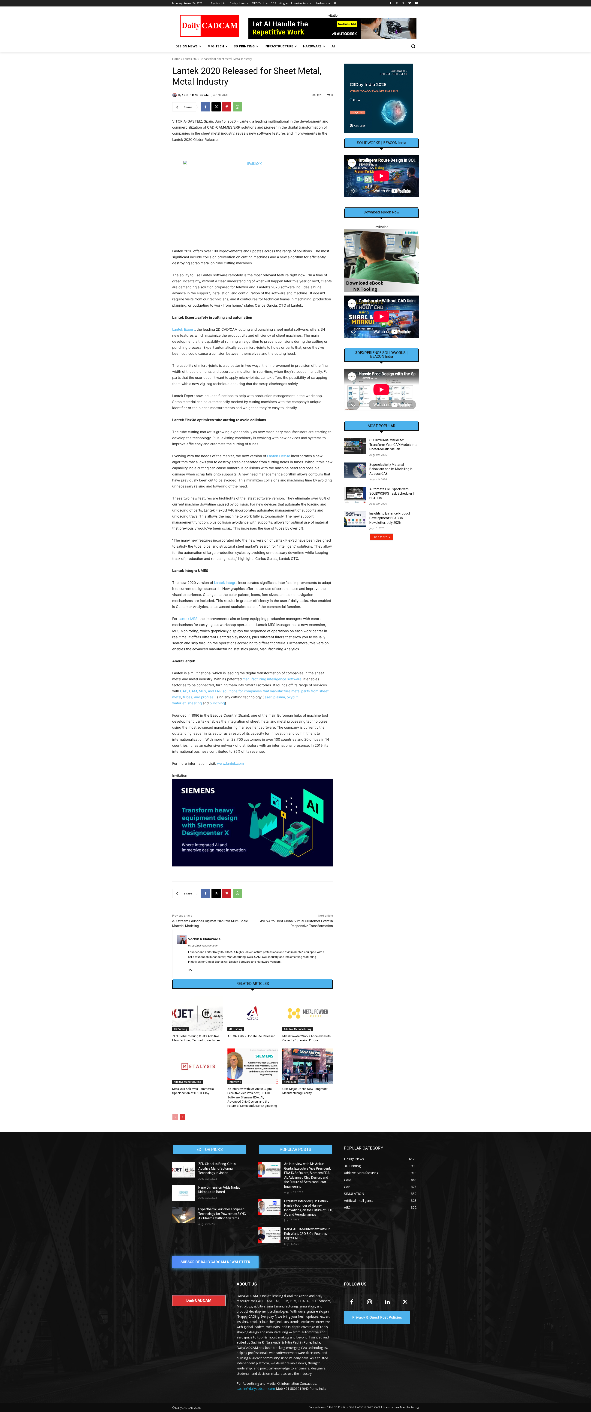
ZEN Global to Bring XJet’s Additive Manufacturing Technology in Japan (217, 1168)
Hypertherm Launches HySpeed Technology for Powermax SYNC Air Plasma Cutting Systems (222, 1213)
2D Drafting (235, 1029)
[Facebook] (390, 3)
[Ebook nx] (381, 260)
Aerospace (290, 1081)
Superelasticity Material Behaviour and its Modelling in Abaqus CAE (391, 469)
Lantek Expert (183, 329)
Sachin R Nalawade (195, 95)
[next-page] (182, 1117)
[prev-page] (175, 1117)
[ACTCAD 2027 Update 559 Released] (252, 1013)
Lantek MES (188, 619)
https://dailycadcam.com (203, 945)
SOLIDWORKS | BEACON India (381, 143)
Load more (380, 537)
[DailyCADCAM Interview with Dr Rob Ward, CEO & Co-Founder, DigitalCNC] (269, 1235)
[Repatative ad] (332, 28)
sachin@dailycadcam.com (256, 1388)
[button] (413, 46)
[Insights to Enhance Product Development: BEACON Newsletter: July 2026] (355, 519)
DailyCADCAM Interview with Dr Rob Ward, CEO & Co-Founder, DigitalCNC (307, 1233)
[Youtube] (416, 3)
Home (176, 59)
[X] (403, 3)
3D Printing (180, 1029)
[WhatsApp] (237, 106)
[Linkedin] (190, 969)
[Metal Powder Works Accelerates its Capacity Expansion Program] (307, 1013)
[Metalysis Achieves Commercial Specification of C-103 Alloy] (197, 1066)
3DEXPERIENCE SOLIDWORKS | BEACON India (381, 354)
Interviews (235, 1081)
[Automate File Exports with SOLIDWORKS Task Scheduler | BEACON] (355, 495)
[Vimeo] (409, 3)
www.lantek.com (230, 763)
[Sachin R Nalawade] (175, 95)
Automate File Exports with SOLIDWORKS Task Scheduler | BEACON (391, 493)
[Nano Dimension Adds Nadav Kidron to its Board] (183, 1193)
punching (217, 703)
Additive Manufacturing (297, 1029)
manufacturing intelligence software (272, 679)
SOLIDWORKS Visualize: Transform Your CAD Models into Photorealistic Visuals (393, 444)
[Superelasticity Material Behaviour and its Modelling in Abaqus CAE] (355, 470)
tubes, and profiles (198, 697)
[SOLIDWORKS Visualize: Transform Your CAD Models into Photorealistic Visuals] (355, 446)
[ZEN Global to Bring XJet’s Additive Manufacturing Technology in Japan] (197, 1013)
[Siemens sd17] (252, 822)
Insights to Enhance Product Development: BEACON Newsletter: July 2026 (389, 518)
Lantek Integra (225, 582)
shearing (194, 703)
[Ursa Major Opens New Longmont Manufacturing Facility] (307, 1066)
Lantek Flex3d (278, 456)
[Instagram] (397, 3)
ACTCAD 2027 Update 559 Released (251, 1036)
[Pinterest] (226, 106)
